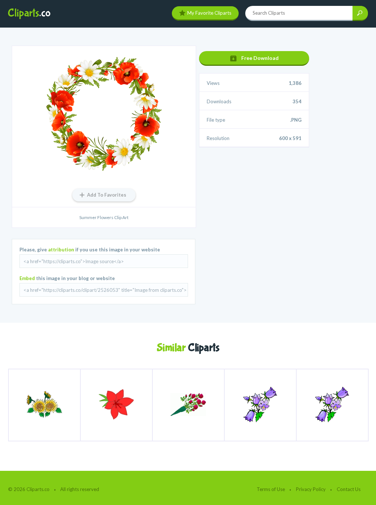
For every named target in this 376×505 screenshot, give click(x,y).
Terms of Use (271, 489)
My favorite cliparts (209, 13)
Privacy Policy (311, 489)
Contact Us (349, 489)
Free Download (260, 58)
